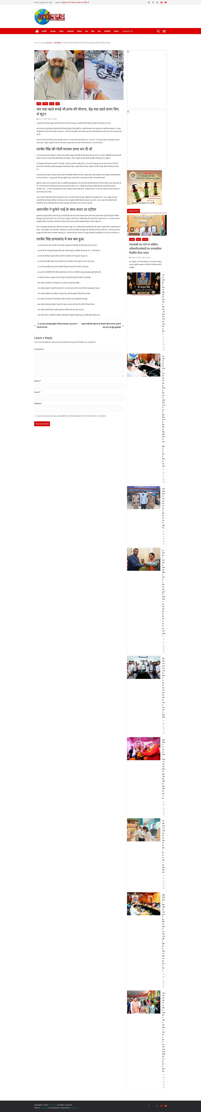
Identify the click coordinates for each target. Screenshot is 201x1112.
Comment (39, 349)
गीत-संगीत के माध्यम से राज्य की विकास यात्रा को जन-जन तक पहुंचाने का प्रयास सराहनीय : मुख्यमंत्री (163, 687)
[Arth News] (37, 31)
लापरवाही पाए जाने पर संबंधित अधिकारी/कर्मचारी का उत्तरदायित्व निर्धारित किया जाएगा (145, 248)
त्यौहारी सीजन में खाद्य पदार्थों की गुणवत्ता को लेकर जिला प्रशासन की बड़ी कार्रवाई (163, 846)
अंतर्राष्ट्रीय (70, 31)
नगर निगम (145, 239)
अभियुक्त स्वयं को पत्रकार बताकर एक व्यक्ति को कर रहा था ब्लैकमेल (163, 508)
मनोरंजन (116, 31)
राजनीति (44, 31)
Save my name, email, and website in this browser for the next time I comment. (71, 416)
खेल (86, 31)
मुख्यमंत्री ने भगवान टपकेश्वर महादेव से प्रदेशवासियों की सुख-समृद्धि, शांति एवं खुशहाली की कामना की (163, 769)
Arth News (53, 119)
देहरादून (51, 104)
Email (37, 392)
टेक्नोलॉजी (107, 31)
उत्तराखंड (52, 31)
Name (37, 381)
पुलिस (57, 104)
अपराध (38, 104)
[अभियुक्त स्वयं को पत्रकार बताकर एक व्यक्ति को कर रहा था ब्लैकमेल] (143, 516)
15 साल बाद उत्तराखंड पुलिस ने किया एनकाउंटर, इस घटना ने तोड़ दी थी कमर (57, 325)
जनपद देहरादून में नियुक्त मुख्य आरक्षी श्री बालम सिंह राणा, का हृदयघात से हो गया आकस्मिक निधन (163, 304)
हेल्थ (99, 31)
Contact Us (127, 31)
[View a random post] (164, 31)
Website (37, 403)
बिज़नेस (79, 31)
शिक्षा (92, 31)
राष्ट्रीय (61, 31)
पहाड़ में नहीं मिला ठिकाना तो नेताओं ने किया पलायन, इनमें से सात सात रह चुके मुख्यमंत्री (101, 325)
